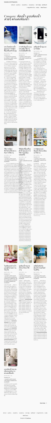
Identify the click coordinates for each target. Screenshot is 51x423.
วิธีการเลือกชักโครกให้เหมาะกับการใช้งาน (10, 151)
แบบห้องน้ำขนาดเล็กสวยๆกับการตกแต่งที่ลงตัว (10, 371)
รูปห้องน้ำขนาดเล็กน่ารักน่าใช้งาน (24, 268)
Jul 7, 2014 (6, 155)
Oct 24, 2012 (6, 375)
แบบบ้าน (18, 5)
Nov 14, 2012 (36, 272)
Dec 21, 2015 (6, 53)
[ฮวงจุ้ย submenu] (39, 7)
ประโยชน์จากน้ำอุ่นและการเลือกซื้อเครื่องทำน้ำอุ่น (10, 49)
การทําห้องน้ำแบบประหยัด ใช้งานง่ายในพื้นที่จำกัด (25, 49)
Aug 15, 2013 (7, 272)
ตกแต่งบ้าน (24, 5)
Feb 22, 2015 (21, 53)
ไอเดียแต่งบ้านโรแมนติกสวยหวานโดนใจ (10, 268)
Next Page (43, 403)
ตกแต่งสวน (31, 5)
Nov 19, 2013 (36, 155)
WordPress (28, 418)
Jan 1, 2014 (21, 157)
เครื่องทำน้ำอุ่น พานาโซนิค (40, 48)
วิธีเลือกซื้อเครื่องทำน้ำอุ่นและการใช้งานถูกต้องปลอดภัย (25, 152)
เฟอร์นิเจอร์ (39, 56)
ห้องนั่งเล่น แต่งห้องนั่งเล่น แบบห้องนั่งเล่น (10, 280)
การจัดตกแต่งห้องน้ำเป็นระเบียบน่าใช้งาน (40, 151)
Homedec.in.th (7, 55)
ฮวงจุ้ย (37, 7)
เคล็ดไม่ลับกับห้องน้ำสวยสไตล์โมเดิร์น (39, 268)
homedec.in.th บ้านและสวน (10, 2)
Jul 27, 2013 (21, 272)
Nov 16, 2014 (36, 51)
